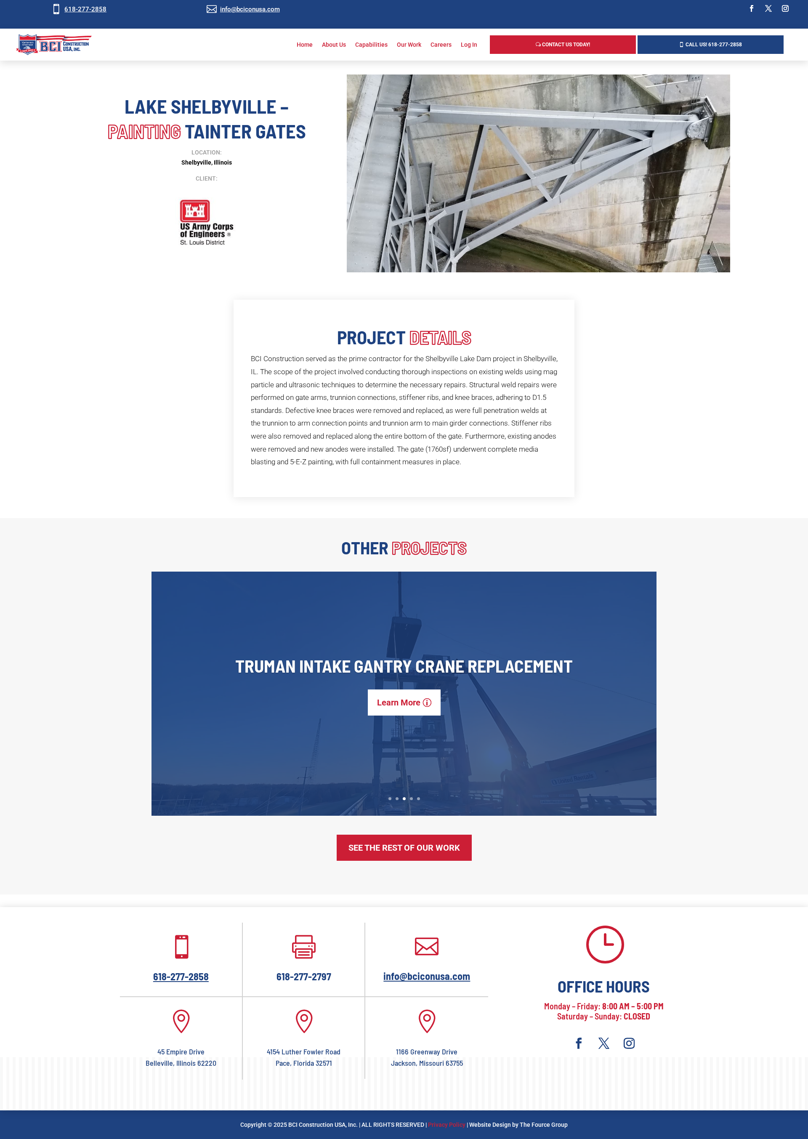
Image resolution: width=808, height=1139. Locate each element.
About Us (334, 44)
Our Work (409, 44)
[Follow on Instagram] (785, 8)
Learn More (398, 702)
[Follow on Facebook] (751, 8)
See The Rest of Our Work (404, 848)
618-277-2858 (85, 9)
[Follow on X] (768, 8)
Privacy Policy (446, 1124)
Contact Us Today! (566, 45)
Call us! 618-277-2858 (714, 45)
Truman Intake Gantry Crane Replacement (404, 665)
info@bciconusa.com (250, 9)
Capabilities (371, 44)
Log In (469, 44)
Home (305, 44)
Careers (441, 44)
